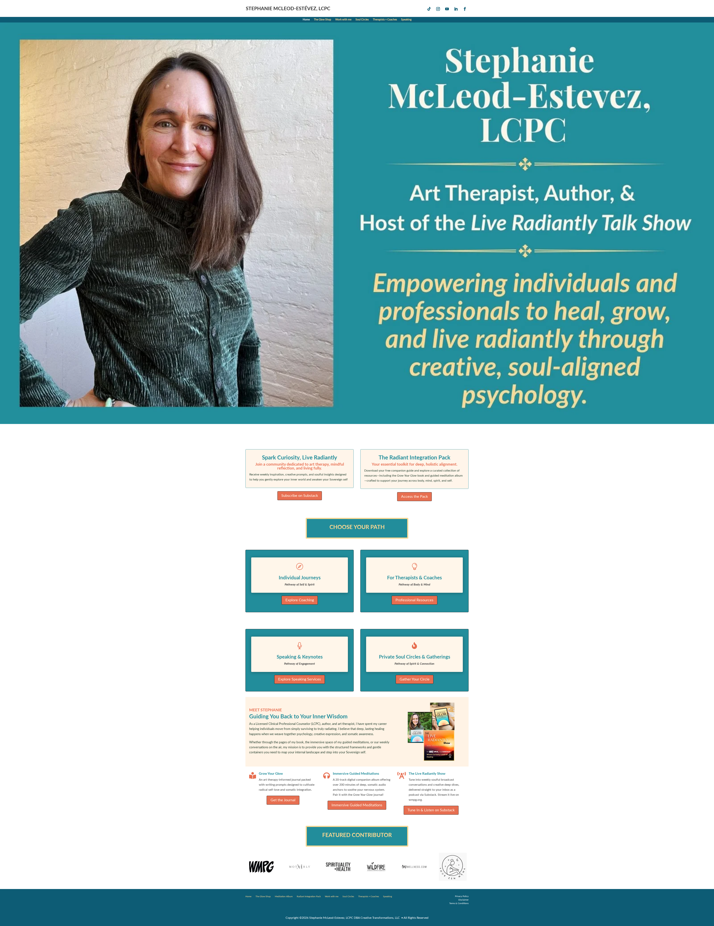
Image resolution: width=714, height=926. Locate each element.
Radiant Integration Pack (309, 897)
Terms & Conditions (459, 903)
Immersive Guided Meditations (357, 805)
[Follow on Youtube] (447, 9)
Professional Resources (414, 600)
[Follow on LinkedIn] (456, 9)
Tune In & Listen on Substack (431, 810)
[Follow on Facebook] (465, 9)
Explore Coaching (299, 600)
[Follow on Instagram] (438, 9)
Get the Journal (283, 800)
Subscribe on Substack (299, 496)
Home (306, 19)
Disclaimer (463, 900)
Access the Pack (414, 497)
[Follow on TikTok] (429, 9)
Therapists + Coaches (385, 19)
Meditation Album (284, 897)
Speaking (406, 19)
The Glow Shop (322, 19)
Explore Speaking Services (299, 679)
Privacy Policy (462, 896)
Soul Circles (362, 19)
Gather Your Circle (415, 679)
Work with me (343, 19)
